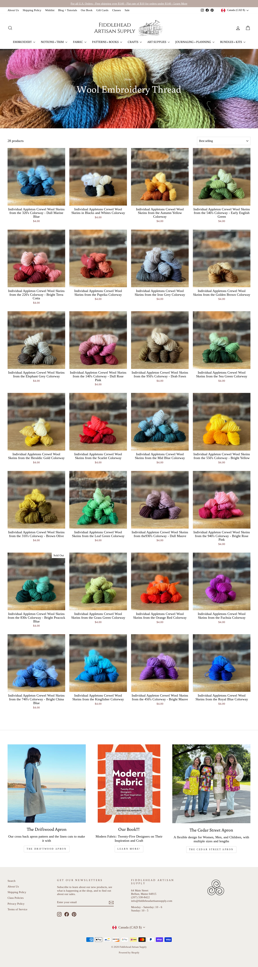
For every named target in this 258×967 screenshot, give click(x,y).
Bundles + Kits (231, 42)
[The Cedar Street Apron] (211, 783)
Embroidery (22, 42)
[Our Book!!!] (129, 783)
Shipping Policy (32, 10)
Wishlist (49, 10)
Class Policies (16, 897)
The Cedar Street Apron (211, 849)
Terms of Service (17, 909)
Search (11, 880)
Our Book (87, 10)
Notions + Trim (52, 42)
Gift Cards (102, 10)
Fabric (78, 42)
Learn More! (129, 849)
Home (128, 79)
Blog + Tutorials (67, 10)
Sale (127, 10)
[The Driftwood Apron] (47, 783)
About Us (13, 10)
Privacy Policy (16, 903)
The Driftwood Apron (46, 849)
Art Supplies (157, 42)
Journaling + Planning (193, 42)
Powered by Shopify (129, 952)
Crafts (133, 42)
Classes (116, 10)
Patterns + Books (105, 42)
